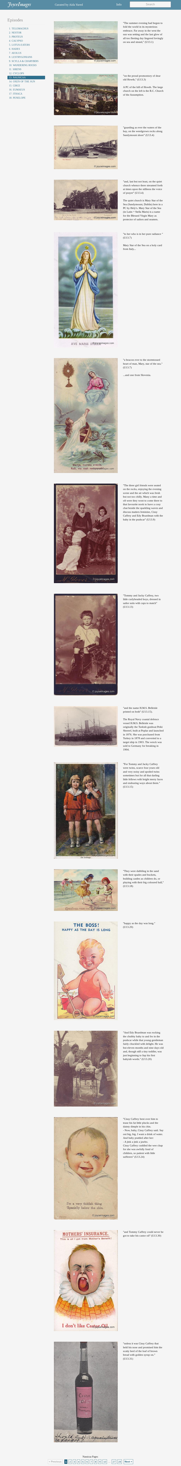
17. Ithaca (15, 93)
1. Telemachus (18, 28)
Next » (128, 1461)
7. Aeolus (15, 53)
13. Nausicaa (17, 77)
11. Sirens (15, 69)
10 (104, 1461)
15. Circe (14, 85)
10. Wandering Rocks (23, 65)
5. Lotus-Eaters (19, 45)
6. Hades (14, 49)
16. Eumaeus (17, 89)
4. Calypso (16, 40)
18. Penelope (17, 98)
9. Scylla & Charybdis (24, 61)
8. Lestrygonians (20, 57)
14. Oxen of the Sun (22, 81)
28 (119, 1461)
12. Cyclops (16, 73)
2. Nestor (15, 32)
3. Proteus (16, 36)
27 (114, 1461)
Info (119, 4)
